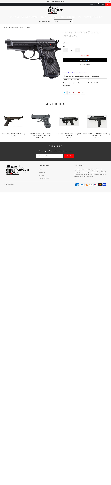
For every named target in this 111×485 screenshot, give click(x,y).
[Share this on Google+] (78, 92)
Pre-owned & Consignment (93, 17)
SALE (18, 17)
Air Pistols (34, 17)
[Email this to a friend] (83, 92)
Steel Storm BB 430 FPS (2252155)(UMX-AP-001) (96, 121)
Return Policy (42, 175)
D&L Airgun (11, 184)
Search (40, 169)
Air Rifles (25, 17)
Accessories (71, 17)
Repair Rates (42, 172)
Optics (62, 17)
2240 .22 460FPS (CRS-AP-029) (13, 121)
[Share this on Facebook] (69, 92)
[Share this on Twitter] (65, 92)
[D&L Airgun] (55, 10)
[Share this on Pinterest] (74, 92)
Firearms (43, 17)
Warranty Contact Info (44, 178)
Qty (64, 47)
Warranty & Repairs (45, 21)
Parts (79, 17)
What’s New (11, 17)
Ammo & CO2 (53, 17)
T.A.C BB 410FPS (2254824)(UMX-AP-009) (69, 121)
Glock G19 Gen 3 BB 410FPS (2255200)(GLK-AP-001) (41, 121)
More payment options (84, 65)
